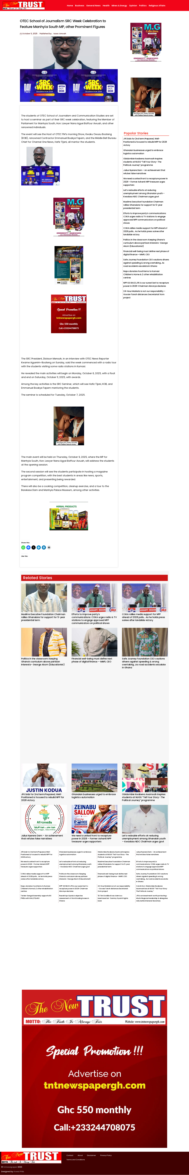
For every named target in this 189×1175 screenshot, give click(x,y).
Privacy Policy (106, 1155)
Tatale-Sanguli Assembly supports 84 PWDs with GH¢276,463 (36, 896)
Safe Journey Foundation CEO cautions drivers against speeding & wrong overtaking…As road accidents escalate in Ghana (146, 263)
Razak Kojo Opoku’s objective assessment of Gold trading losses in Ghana (74, 898)
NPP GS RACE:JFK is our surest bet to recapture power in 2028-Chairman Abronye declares (73, 888)
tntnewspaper (10, 1167)
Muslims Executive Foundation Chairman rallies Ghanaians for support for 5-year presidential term (143, 205)
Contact (69, 1155)
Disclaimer (91, 1155)
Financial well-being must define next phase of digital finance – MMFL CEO (92, 660)
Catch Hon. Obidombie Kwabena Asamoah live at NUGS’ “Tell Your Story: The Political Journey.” (151, 888)
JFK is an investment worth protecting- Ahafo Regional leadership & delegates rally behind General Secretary (152, 898)
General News (93, 5)
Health (106, 5)
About (80, 1155)
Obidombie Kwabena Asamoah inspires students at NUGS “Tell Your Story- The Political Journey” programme (143, 162)
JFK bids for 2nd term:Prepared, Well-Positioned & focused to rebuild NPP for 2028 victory (145, 142)
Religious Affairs (157, 5)
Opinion (133, 5)
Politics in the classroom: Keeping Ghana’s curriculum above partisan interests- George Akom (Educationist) (145, 243)
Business (79, 5)
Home (70, 5)
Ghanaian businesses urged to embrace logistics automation (94, 796)
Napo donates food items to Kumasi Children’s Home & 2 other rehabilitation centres (143, 274)
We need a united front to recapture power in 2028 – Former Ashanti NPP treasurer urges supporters (145, 181)
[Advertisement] (94, 712)
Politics (143, 5)
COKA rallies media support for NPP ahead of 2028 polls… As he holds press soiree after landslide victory (145, 231)
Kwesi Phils (19, 1171)
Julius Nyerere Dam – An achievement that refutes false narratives (42, 837)
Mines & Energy (119, 5)
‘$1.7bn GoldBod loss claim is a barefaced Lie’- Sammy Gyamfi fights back (113, 898)
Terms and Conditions (75, 1159)
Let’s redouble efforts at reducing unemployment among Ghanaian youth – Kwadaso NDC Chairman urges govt (143, 193)
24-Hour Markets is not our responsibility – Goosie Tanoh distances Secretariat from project (144, 294)
